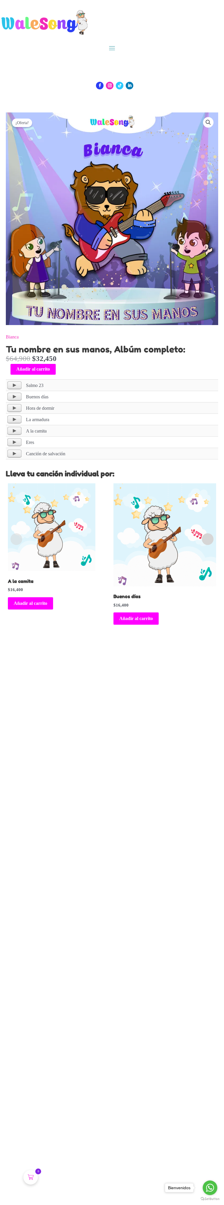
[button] (208, 122)
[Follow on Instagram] (109, 85)
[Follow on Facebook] (100, 85)
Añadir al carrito (33, 369)
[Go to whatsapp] (210, 1187)
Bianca (12, 337)
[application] (14, 385)
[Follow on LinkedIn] (129, 85)
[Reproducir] (14, 385)
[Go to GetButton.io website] (210, 1199)
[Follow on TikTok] (119, 85)
